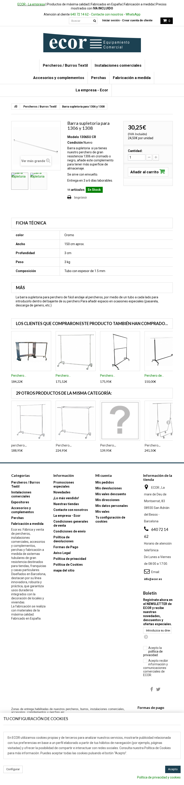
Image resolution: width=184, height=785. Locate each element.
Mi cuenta (103, 475)
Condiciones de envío (69, 531)
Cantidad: (135, 151)
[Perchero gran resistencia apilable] (31, 351)
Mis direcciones (107, 500)
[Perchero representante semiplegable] (120, 421)
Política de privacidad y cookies (159, 777)
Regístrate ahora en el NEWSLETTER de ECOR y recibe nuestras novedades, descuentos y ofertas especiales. (158, 612)
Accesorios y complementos (58, 77)
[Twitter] (158, 689)
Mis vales (102, 511)
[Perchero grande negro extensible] (120, 351)
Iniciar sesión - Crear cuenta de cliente (127, 20)
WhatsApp (133, 14)
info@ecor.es (153, 579)
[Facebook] (151, 689)
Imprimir (80, 197)
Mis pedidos (104, 482)
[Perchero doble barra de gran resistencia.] (76, 421)
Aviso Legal (62, 553)
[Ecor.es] (92, 42)
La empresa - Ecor (92, 90)
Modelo (73, 137)
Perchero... (18, 375)
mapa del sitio (63, 570)
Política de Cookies (68, 564)
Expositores (20, 502)
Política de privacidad (69, 559)
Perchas (98, 77)
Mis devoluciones (108, 488)
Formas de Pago (65, 547)
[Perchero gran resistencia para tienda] (76, 351)
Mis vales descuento (110, 494)
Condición (75, 142)
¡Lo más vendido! (66, 498)
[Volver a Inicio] (15, 106)
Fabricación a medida (132, 77)
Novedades (61, 492)
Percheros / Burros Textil (65, 65)
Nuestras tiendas (66, 504)
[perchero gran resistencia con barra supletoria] (31, 421)
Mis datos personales (111, 506)
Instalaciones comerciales (118, 65)
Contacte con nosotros (107, 14)
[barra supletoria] (19, 181)
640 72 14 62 (79, 14)
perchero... (19, 445)
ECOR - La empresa (31, 4)
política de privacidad (153, 653)
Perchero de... (154, 375)
